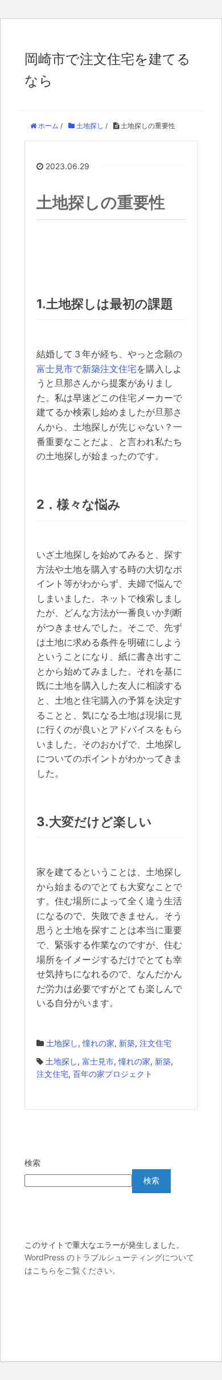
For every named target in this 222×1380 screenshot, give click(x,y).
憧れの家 (98, 1043)
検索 (32, 1162)
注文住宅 (155, 1043)
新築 (127, 1043)
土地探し (62, 1043)
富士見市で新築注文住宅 (86, 368)
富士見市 (98, 1061)
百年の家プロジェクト (113, 1074)
